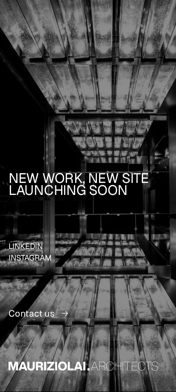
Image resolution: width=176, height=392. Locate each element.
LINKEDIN (26, 246)
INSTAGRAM (30, 258)
